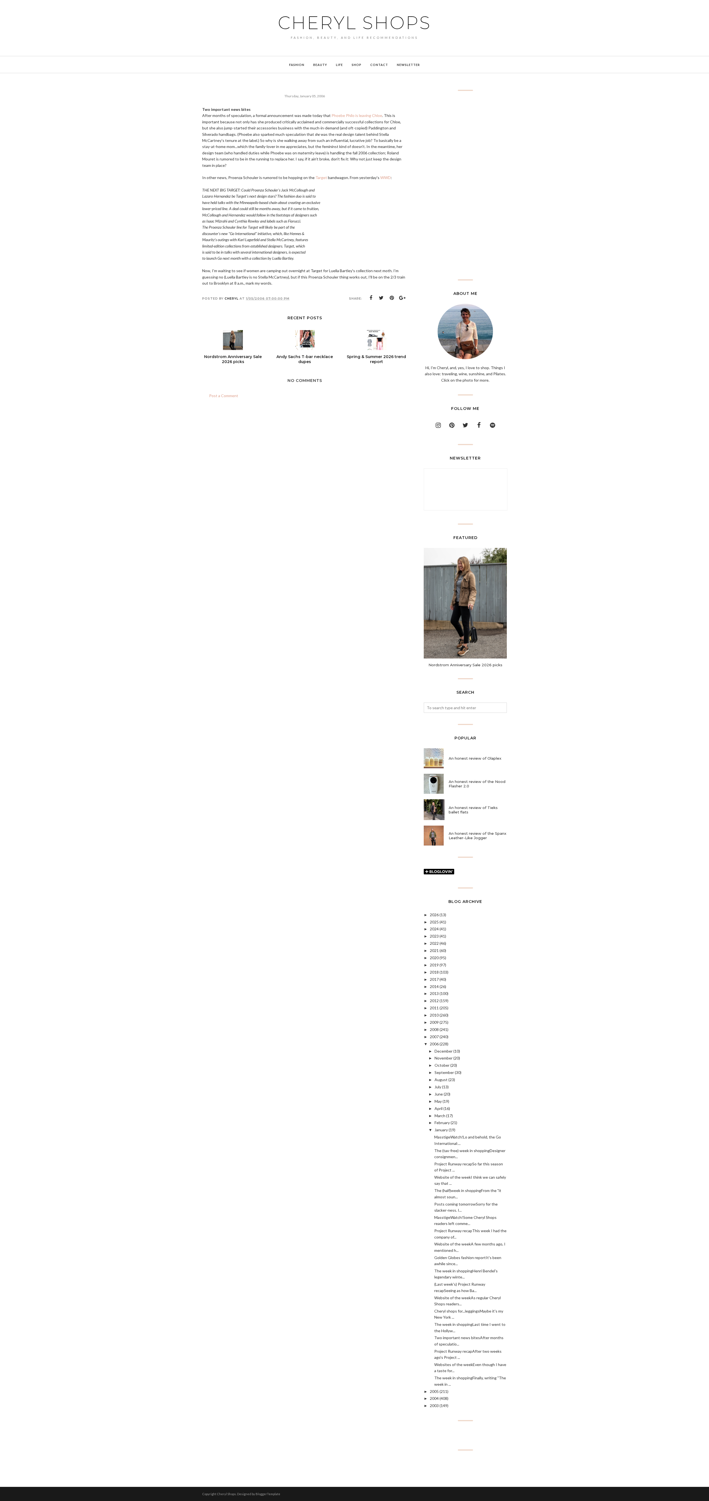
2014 (434, 986)
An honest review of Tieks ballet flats (473, 809)
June (439, 1094)
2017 (434, 979)
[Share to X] (381, 297)
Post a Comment (223, 395)
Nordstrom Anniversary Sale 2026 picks (465, 665)
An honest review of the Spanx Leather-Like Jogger (477, 835)
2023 (434, 936)
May (438, 1101)
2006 (434, 1043)
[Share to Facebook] (370, 297)
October (442, 1065)
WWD (385, 177)
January (441, 1129)
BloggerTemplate (268, 1494)
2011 (434, 1007)
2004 (434, 1398)
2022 (434, 943)
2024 (434, 928)
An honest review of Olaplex (475, 758)
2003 (434, 1405)
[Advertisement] (465, 185)
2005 (434, 1391)
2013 (434, 993)
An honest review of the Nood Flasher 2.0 (477, 783)
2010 (434, 1015)
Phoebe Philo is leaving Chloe (357, 115)
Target (321, 177)
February (442, 1122)
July (438, 1086)
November (444, 1058)
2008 (434, 1029)
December (444, 1051)
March (440, 1115)
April (439, 1108)
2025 (434, 922)
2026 (434, 914)
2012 (434, 1000)
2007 (434, 1036)
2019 (434, 965)
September (444, 1072)
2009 (434, 1022)
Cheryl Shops (354, 23)
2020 (434, 957)
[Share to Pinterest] (391, 297)
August (441, 1079)
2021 (434, 950)
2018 (434, 972)
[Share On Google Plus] (402, 297)
